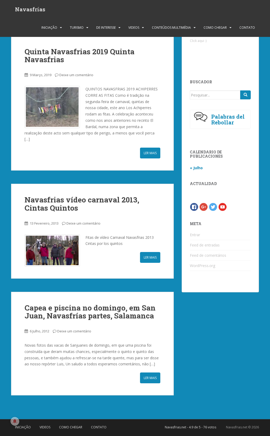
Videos (133, 27)
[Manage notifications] (15, 421)
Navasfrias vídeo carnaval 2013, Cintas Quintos (82, 204)
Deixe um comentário (76, 74)
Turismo (77, 27)
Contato (247, 27)
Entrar (195, 234)
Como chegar (215, 27)
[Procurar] (245, 94)
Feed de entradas (205, 245)
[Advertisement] (227, 57)
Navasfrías (30, 9)
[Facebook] (194, 206)
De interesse (106, 27)
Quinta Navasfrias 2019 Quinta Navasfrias (79, 56)
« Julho (196, 167)
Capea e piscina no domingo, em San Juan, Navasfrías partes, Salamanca (90, 312)
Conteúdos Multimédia (171, 27)
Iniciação (49, 27)
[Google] (203, 206)
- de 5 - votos (190, 427)
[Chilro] (213, 206)
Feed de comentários (208, 255)
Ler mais (150, 153)
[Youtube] (222, 206)
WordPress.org (202, 265)
